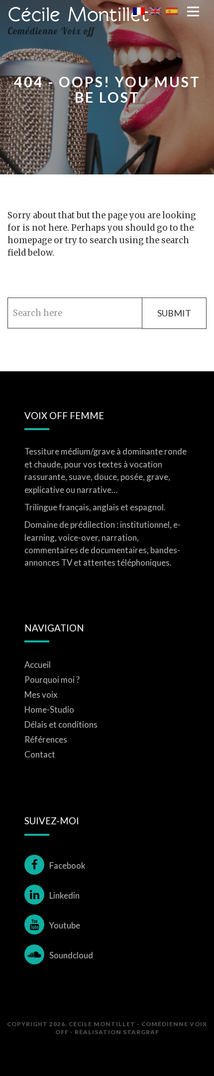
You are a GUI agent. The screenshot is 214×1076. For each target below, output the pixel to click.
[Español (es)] (172, 10)
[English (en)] (155, 10)
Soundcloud (71, 955)
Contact (39, 754)
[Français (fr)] (139, 10)
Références (45, 739)
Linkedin (64, 895)
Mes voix (41, 694)
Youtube (64, 925)
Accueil (37, 664)
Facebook (67, 865)
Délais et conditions (61, 724)
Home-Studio (49, 709)
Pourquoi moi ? (52, 679)
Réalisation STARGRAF (117, 1031)
